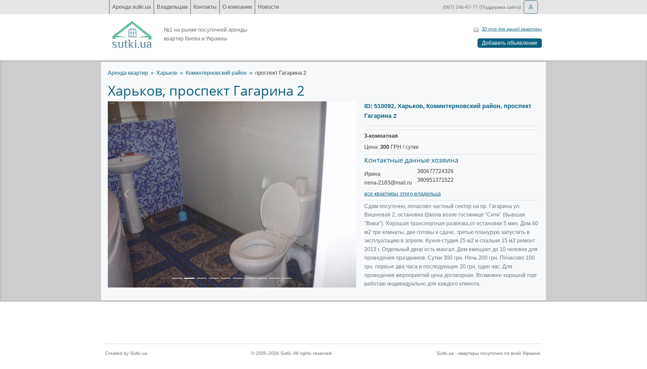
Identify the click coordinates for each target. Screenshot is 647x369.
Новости (268, 7)
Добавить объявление (509, 43)
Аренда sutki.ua (131, 7)
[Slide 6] (238, 278)
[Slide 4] (214, 278)
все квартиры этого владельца (402, 194)
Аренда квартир (128, 73)
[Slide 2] (189, 278)
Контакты (205, 7)
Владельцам (172, 7)
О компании (237, 7)
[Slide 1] (177, 278)
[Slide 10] (286, 278)
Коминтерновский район (216, 73)
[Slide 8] (262, 278)
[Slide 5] (226, 278)
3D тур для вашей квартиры (512, 29)
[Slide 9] (274, 278)
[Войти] (531, 7)
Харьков (166, 73)
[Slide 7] (250, 278)
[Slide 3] (201, 278)
